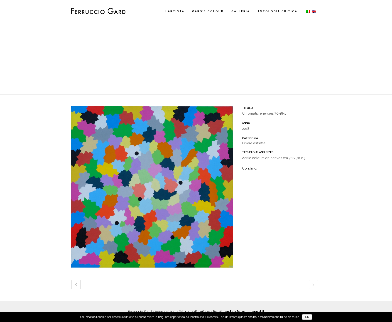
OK (307, 317)
